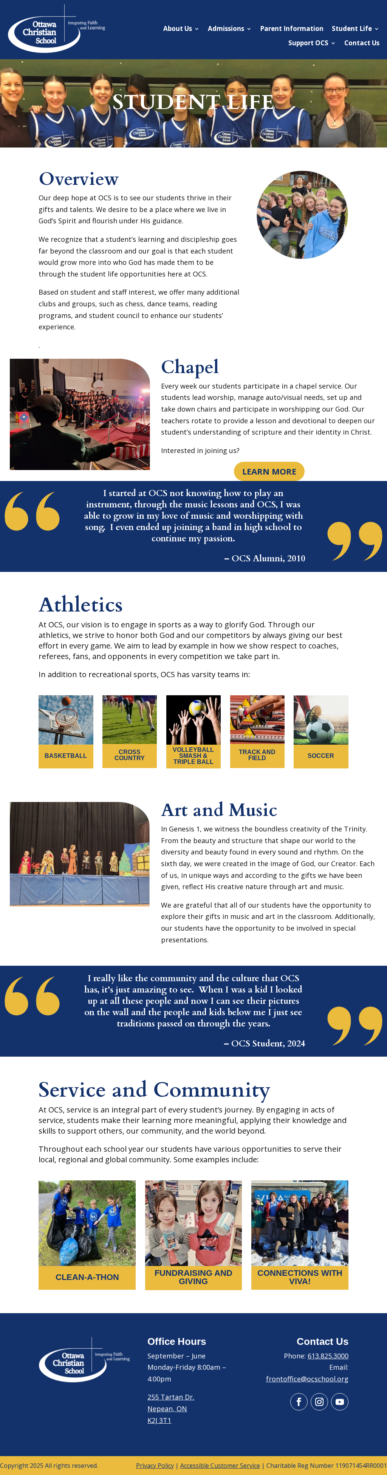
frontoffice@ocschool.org (307, 1378)
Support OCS (308, 42)
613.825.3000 (328, 1355)
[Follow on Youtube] (339, 1401)
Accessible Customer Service (220, 1465)
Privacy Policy (155, 1465)
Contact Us (361, 42)
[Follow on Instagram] (319, 1401)
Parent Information (292, 28)
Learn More (269, 471)
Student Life (352, 28)
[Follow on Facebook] (299, 1401)
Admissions (226, 28)
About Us (177, 28)
